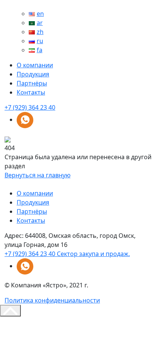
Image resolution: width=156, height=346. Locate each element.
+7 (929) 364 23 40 (30, 107)
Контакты (31, 92)
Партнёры (32, 83)
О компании (35, 65)
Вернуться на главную (37, 175)
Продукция (33, 74)
